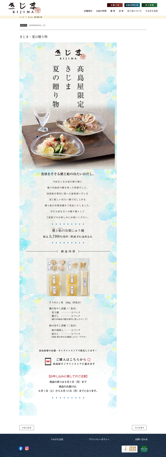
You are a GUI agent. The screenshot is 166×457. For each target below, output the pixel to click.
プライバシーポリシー (99, 439)
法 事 (121, 10)
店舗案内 (88, 10)
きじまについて (134, 10)
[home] (21, 17)
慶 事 (112, 10)
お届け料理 (101, 10)
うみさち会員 (151, 10)
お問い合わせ (141, 439)
